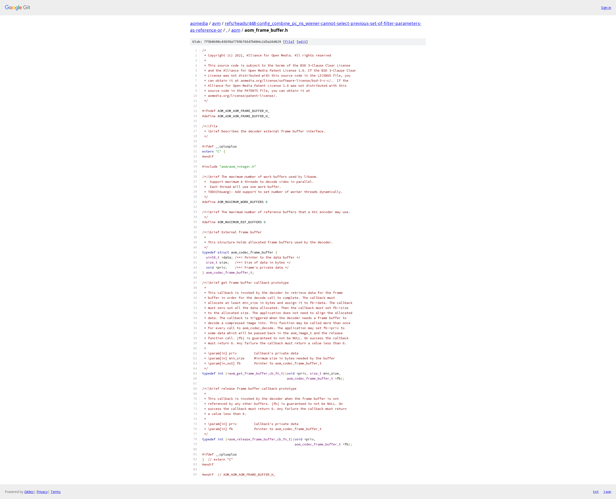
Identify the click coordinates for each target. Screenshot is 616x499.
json (607, 491)
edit (302, 42)
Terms (56, 491)
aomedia (199, 23)
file (289, 42)
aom (235, 30)
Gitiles (29, 491)
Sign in (606, 7)
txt (596, 491)
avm (216, 23)
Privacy (42, 491)
